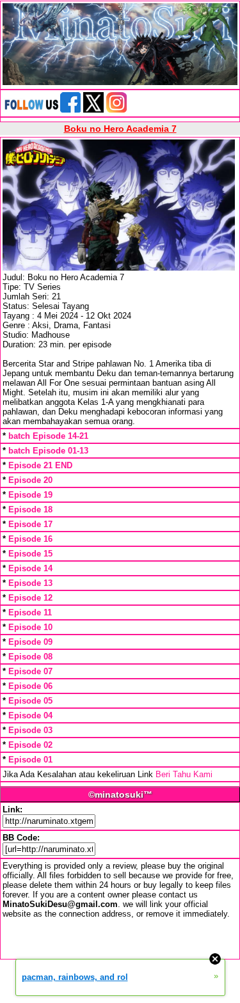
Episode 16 (30, 539)
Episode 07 (30, 671)
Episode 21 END (40, 465)
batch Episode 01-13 (48, 450)
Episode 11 (30, 612)
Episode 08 (30, 656)
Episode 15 (30, 553)
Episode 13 (30, 583)
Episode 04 (30, 715)
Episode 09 (30, 642)
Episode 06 (30, 686)
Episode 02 (30, 745)
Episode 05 (30, 701)
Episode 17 (30, 524)
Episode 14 (30, 568)
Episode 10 (30, 627)
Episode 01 (30, 759)
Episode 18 (30, 509)
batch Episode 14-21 (48, 436)
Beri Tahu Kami (184, 774)
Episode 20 (30, 480)
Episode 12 (30, 598)
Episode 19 (30, 495)
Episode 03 (30, 730)
